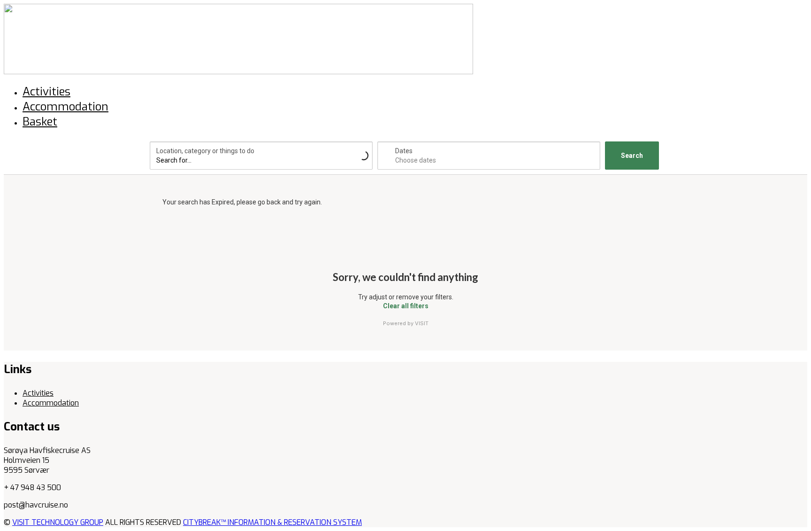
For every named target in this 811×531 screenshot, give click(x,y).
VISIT (421, 323)
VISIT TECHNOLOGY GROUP (57, 522)
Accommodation (51, 403)
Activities (38, 393)
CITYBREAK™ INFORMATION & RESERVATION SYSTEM (272, 522)
